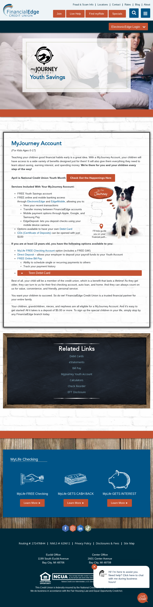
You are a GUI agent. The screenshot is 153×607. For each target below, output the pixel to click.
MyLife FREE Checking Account (36, 250)
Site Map (129, 543)
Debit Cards (76, 356)
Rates (128, 4)
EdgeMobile (58, 201)
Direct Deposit (25, 254)
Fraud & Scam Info (83, 4)
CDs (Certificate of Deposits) (34, 232)
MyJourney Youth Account (76, 374)
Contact (116, 4)
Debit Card (66, 228)
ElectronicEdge (36, 201)
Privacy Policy (83, 543)
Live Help (75, 13)
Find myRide (96, 13)
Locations (103, 4)
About (147, 4)
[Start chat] (142, 598)
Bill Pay (76, 368)
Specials (117, 13)
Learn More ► (32, 502)
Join (59, 13)
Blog (137, 4)
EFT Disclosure (77, 392)
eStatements (76, 362)
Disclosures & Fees (107, 543)
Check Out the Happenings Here (90, 177)
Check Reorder (77, 386)
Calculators (76, 380)
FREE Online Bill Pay (29, 258)
